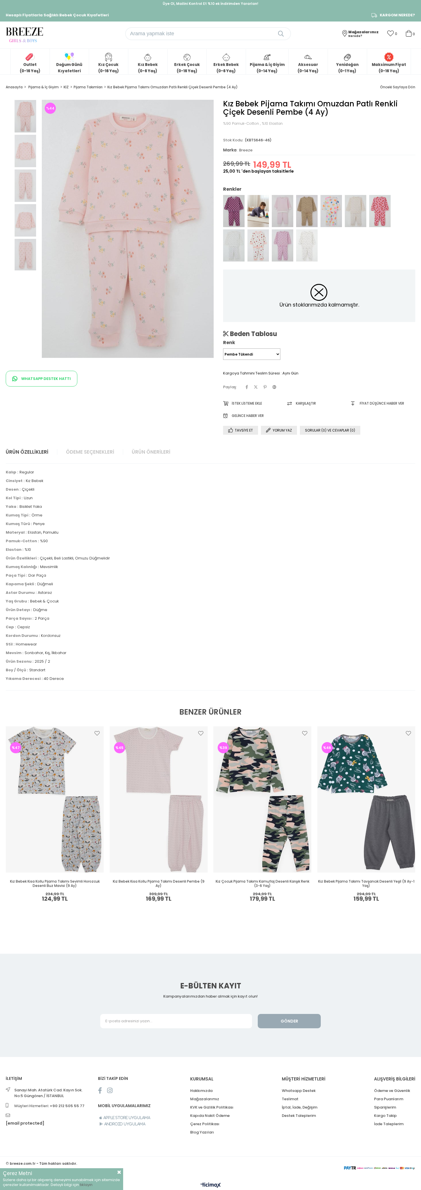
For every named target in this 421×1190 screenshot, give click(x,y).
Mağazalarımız (204, 1099)
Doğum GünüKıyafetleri (69, 68)
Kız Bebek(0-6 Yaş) (148, 68)
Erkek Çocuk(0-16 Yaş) (187, 68)
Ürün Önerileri (151, 452)
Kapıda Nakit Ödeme (210, 1115)
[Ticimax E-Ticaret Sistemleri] (210, 1186)
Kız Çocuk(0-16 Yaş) (108, 68)
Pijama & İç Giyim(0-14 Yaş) (267, 68)
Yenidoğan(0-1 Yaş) (347, 68)
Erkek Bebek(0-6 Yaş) (226, 68)
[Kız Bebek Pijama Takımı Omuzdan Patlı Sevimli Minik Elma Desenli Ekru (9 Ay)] (258, 245)
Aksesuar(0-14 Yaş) (308, 68)
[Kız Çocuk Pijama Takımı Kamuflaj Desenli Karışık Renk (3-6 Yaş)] (262, 799)
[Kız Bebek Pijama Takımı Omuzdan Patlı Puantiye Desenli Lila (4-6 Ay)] (258, 211)
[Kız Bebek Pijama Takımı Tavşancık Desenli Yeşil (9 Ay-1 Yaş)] (366, 799)
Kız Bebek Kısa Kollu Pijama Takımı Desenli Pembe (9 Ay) (158, 883)
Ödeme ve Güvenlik (392, 1090)
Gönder (289, 1021)
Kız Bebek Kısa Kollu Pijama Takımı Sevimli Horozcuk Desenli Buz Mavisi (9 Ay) (55, 883)
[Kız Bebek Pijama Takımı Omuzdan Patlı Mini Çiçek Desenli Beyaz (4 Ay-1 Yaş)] (234, 245)
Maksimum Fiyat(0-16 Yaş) (389, 68)
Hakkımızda (201, 1090)
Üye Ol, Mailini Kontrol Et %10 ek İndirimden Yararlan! (210, 3)
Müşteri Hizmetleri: (49, 1106)
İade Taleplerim (389, 1124)
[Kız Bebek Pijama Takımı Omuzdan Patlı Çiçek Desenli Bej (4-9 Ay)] (307, 211)
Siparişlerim (385, 1107)
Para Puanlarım (388, 1099)
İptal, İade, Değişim (299, 1107)
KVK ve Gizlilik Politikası (211, 1107)
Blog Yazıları (202, 1132)
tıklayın (86, 1184)
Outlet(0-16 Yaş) (30, 68)
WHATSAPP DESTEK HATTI (45, 378)
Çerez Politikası (204, 1124)
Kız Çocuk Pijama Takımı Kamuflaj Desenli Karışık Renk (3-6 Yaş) (262, 883)
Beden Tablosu (253, 334)
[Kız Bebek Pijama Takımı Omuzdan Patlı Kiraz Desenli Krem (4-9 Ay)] (355, 211)
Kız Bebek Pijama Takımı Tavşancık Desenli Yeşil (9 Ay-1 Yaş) (366, 883)
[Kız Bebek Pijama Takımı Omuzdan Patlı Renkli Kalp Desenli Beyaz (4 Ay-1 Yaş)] (331, 211)
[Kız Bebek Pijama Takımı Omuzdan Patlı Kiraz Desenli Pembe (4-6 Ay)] (282, 245)
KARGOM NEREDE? (397, 15)
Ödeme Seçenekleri (90, 452)
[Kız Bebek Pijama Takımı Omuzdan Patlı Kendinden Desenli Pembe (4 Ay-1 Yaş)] (282, 211)
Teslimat (290, 1099)
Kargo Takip (385, 1115)
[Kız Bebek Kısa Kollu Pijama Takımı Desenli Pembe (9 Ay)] (159, 799)
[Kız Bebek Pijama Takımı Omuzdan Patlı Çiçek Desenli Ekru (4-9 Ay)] (307, 245)
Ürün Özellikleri (27, 452)
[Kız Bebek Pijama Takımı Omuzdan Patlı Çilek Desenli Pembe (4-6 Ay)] (380, 211)
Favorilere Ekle (97, 733)
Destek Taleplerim (299, 1115)
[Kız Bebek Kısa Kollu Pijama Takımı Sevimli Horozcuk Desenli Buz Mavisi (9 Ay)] (55, 799)
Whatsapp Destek (299, 1090)
